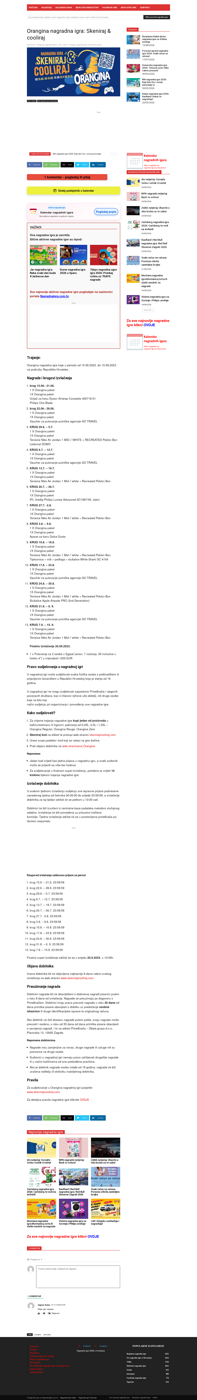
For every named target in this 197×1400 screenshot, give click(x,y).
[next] (116, 154)
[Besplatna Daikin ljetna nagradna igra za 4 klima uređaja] (133, 39)
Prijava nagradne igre (39, 1359)
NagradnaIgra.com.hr (54, 296)
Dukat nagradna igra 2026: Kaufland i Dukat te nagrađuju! (155, 96)
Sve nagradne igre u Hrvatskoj (47, 101)
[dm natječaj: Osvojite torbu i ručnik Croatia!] (41, 1148)
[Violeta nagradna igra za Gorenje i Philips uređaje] (73, 1209)
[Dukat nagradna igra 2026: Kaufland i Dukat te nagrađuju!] (133, 97)
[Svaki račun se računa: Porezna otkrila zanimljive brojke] (105, 1177)
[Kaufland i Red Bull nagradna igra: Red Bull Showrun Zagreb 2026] (73, 1177)
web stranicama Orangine (78, 746)
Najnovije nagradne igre (46, 1132)
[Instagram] (95, 1346)
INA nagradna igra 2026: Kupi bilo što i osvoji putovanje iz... (154, 82)
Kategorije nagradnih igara (47, 45)
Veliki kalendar (36, 1372)
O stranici (34, 1346)
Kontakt (33, 1349)
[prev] (112, 154)
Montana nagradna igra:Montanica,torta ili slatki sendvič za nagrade (41, 1224)
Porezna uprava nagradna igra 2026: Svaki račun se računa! (155, 53)
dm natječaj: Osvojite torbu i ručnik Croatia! (39, 1161)
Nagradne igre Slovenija (88, 1398)
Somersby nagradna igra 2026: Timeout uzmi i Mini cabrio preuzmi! (155, 68)
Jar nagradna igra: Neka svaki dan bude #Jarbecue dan (43, 273)
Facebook (87, 1346)
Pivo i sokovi (63, 45)
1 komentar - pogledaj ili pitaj (67, 177)
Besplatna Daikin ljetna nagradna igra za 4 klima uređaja (154, 39)
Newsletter (34, 1352)
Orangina (37, 1335)
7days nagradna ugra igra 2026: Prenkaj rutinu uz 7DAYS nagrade (103, 274)
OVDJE (84, 1100)
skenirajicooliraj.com (103, 735)
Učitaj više (147, 310)
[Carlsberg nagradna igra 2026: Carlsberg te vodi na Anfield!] (41, 1177)
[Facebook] (79, 1346)
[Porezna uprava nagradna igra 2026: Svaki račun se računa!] (133, 54)
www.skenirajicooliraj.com (77, 978)
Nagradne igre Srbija (68, 1398)
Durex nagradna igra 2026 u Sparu (72, 271)
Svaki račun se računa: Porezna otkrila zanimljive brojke (105, 1192)
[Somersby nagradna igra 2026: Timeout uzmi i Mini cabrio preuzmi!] (133, 68)
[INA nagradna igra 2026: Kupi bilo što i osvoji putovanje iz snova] (133, 82)
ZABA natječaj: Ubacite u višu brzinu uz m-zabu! (104, 1161)
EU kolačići (35, 1362)
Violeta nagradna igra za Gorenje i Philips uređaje (72, 1222)
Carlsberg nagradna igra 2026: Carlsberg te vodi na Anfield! (41, 1192)
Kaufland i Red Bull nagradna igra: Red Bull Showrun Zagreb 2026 (72, 1192)
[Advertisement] (98, 132)
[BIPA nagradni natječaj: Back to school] (73, 1148)
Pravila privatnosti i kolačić (42, 1356)
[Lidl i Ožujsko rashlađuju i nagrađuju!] (105, 1209)
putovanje (47, 1335)
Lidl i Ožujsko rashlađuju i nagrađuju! (105, 1222)
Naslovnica (31, 45)
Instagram (103, 1346)
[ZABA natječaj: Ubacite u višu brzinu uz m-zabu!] (105, 1148)
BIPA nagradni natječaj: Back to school (71, 1161)
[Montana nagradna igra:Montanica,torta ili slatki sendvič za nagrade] (41, 1209)
